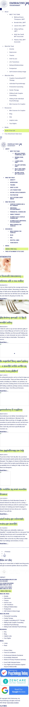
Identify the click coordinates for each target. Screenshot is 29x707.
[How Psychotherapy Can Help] (14, 439)
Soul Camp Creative (13, 703)
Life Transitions (14, 62)
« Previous (7, 551)
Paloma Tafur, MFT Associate (19, 173)
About (6, 11)
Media (6, 127)
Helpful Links (13, 120)
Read (5, 645)
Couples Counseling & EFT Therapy (17, 204)
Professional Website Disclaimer (13, 655)
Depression (13, 52)
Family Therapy (14, 90)
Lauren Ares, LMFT (20, 25)
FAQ (10, 117)
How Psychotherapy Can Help (12, 450)
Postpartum (13, 68)
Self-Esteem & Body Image (17, 71)
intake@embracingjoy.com (8, 579)
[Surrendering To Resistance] (14, 399)
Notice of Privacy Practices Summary (15, 659)
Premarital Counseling (16, 87)
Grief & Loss (13, 58)
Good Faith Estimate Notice (12, 662)
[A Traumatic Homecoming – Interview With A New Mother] (5, 265)
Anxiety (11, 49)
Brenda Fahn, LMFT (20, 22)
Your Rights (13, 123)
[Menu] (1, 9)
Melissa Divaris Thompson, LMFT (20, 154)
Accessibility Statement (11, 657)
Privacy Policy (8, 650)
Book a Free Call (10, 130)
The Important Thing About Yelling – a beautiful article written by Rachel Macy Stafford (14, 366)
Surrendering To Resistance (11, 410)
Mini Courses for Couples (17, 104)
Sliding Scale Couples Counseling (17, 217)
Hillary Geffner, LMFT (20, 165)
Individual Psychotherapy (17, 83)
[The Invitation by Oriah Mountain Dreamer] (5, 478)
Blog (10, 114)
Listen (6, 643)
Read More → (4, 298)
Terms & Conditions (10, 652)
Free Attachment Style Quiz (13, 134)
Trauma (11, 55)
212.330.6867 (4, 581)
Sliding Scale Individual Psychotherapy (18, 221)
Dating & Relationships (16, 65)
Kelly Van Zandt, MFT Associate (20, 169)
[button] (14, 139)
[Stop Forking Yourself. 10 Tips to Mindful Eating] (14, 306)
